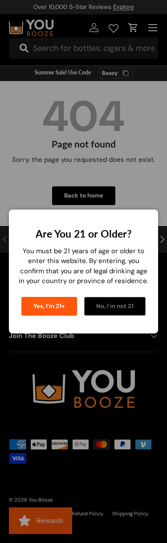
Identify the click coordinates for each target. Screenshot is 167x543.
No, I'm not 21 (115, 306)
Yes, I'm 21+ (49, 306)
